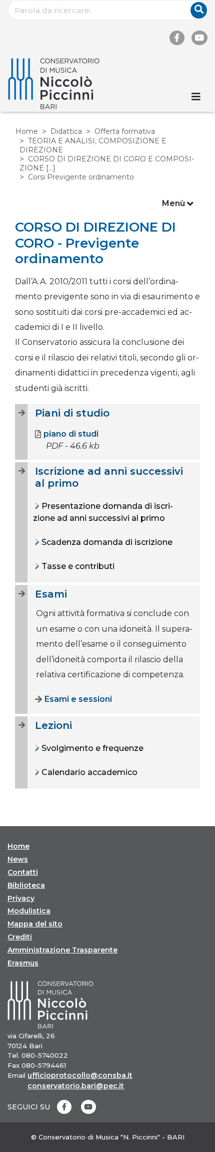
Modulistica (29, 910)
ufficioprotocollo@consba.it (80, 1075)
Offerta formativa (124, 131)
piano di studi (71, 434)
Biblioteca (26, 885)
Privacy (21, 898)
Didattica (66, 131)
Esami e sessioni (78, 699)
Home (27, 131)
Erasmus (23, 963)
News (18, 859)
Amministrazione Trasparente (63, 949)
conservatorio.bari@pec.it (76, 1085)
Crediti (20, 936)
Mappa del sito (35, 923)
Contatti (23, 872)
